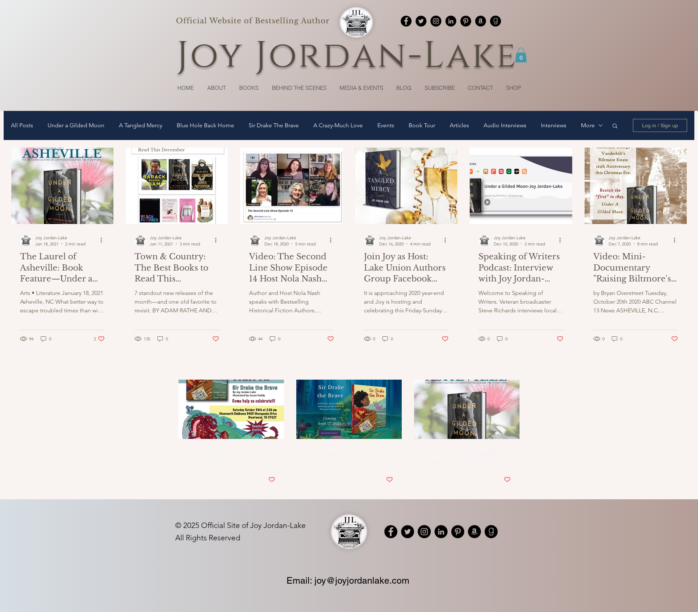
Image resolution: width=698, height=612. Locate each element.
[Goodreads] (495, 21)
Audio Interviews (505, 125)
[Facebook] (406, 21)
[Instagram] (435, 21)
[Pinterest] (465, 21)
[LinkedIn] (450, 21)
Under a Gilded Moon (76, 125)
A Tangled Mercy (140, 125)
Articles (459, 125)
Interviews (553, 125)
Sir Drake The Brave (274, 125)
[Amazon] (480, 21)
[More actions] (103, 240)
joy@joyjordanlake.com (361, 580)
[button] (521, 55)
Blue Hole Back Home (205, 125)
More (588, 125)
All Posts (22, 125)
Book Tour (422, 125)
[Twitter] (421, 21)
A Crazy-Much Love (338, 125)
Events (385, 125)
